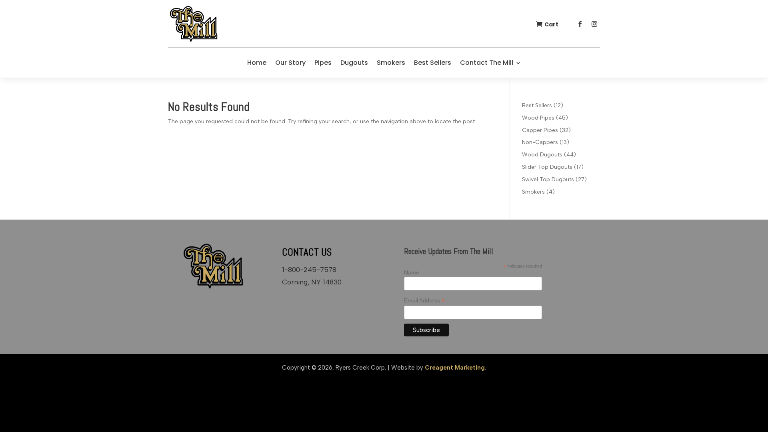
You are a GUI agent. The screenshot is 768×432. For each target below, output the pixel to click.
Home (256, 62)
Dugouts (354, 62)
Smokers (391, 62)
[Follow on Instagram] (594, 24)
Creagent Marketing (455, 367)
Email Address (424, 300)
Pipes (323, 62)
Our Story (290, 62)
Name (411, 272)
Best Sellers (432, 62)
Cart (551, 24)
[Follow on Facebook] (580, 24)
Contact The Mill (486, 62)
